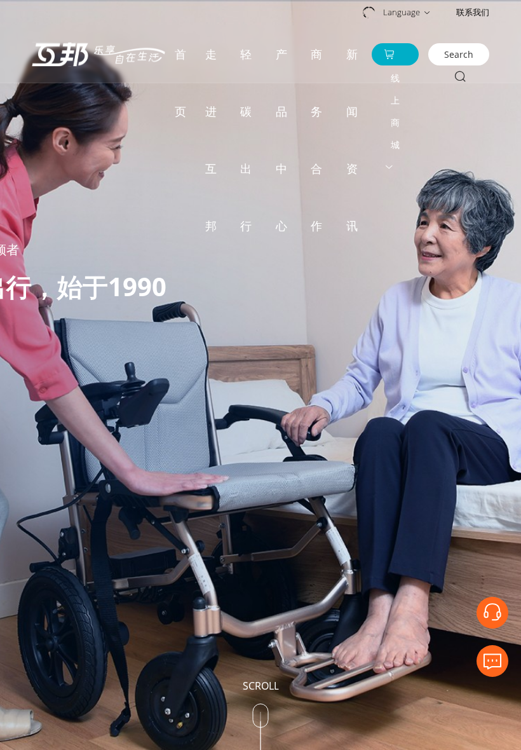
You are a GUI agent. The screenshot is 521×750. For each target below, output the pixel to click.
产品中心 (281, 64)
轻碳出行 (246, 64)
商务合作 (316, 64)
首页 (180, 64)
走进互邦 (211, 64)
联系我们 (472, 12)
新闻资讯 (352, 64)
